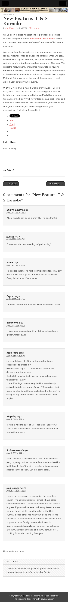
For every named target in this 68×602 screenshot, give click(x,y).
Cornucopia (8, 14)
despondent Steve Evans (42, 38)
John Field (12, 353)
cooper (10, 236)
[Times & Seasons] (34, 10)
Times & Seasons (32, 596)
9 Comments (34, 28)
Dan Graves (12, 488)
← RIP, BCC (11, 184)
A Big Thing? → (55, 184)
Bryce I (10, 296)
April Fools (10, 28)
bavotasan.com (47, 599)
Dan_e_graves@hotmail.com (21, 526)
